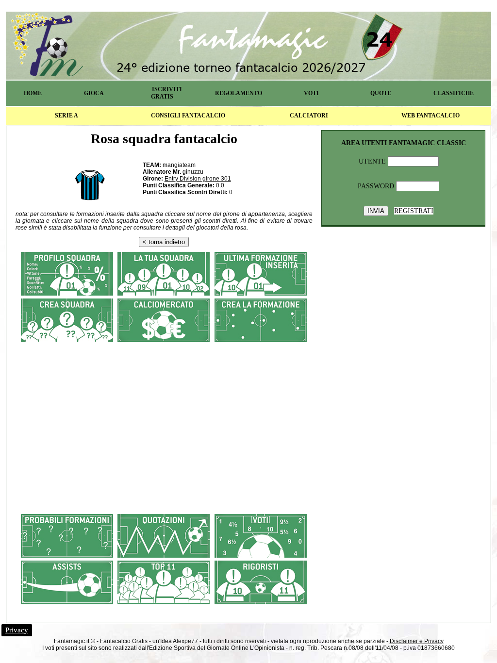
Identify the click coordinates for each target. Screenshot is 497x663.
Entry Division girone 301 (198, 178)
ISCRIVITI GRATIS (166, 93)
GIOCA (94, 93)
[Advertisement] (164, 415)
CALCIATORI (309, 115)
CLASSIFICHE (453, 93)
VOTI (311, 93)
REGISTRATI (413, 211)
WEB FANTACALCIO (430, 115)
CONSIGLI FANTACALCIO (188, 115)
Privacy (16, 630)
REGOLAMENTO (238, 93)
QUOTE (380, 93)
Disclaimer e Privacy (417, 641)
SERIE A (66, 115)
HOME (33, 93)
